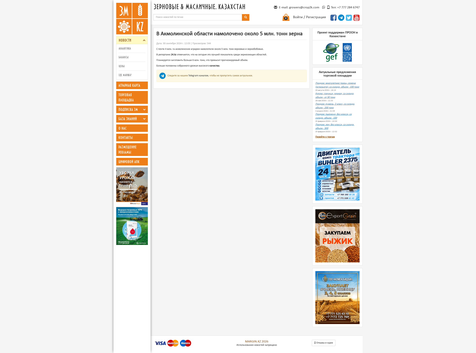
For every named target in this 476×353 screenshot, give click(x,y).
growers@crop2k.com (304, 7)
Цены (122, 66)
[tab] (132, 40)
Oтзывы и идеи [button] (324, 342)
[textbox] (198, 17)
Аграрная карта (129, 85)
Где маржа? (125, 75)
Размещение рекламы (127, 149)
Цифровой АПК (128, 162)
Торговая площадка (126, 97)
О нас (122, 128)
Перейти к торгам (325, 137)
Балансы (124, 57)
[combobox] (197, 17)
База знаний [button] (127, 119)
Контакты (125, 137)
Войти (298, 17)
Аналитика (125, 48)
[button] (144, 40)
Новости (125, 40)
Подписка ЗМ (128, 109)
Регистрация (316, 17)
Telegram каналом (198, 75)
